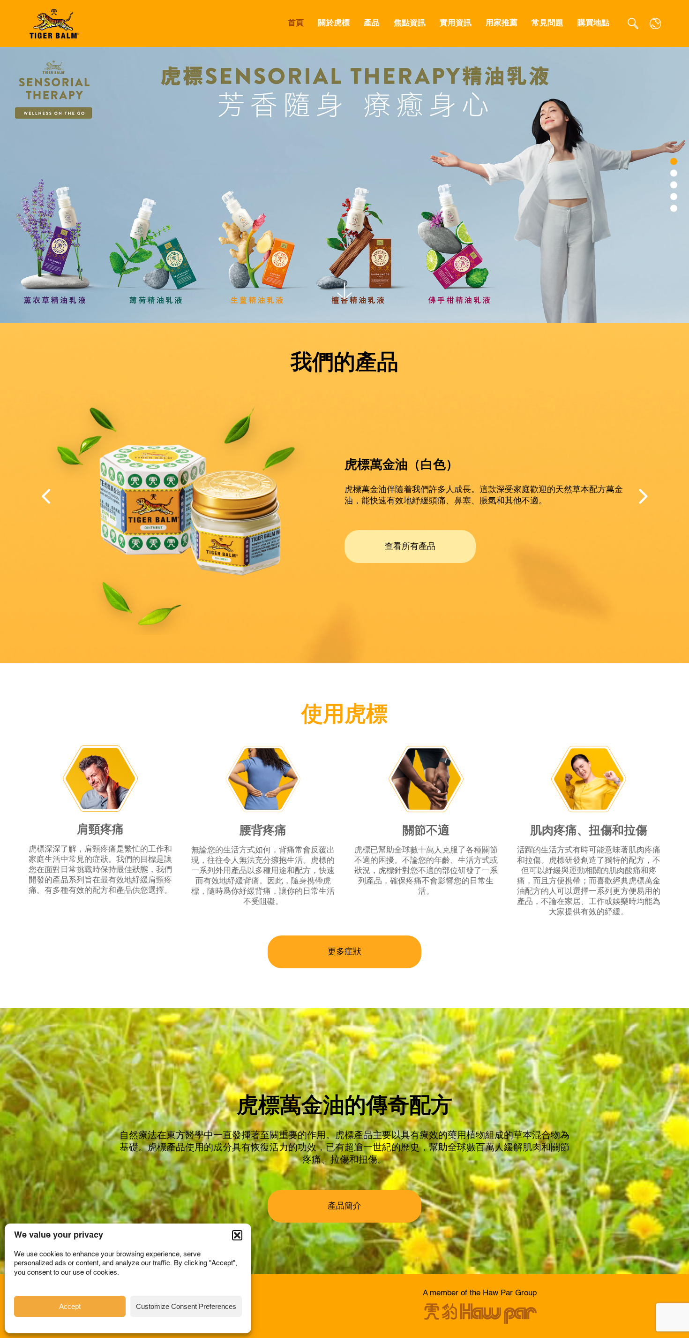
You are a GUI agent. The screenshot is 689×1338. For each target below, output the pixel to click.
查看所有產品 (410, 546)
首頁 (296, 23)
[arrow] (344, 291)
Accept (70, 1306)
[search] (633, 23)
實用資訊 (456, 23)
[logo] (55, 23)
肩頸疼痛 (100, 830)
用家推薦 (501, 23)
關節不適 (426, 831)
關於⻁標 (334, 23)
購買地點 (593, 23)
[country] (655, 23)
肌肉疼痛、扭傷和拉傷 (588, 831)
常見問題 (547, 23)
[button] (237, 1235)
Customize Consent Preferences (186, 1306)
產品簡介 (344, 1206)
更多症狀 (344, 952)
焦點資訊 (410, 23)
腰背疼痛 (263, 831)
